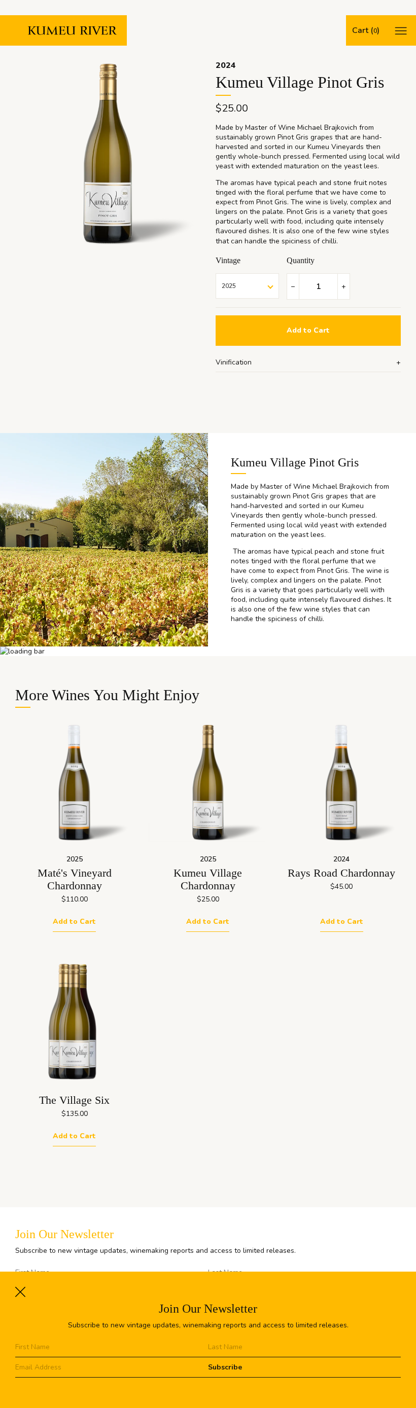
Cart (364, 30)
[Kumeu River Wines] (63, 30)
